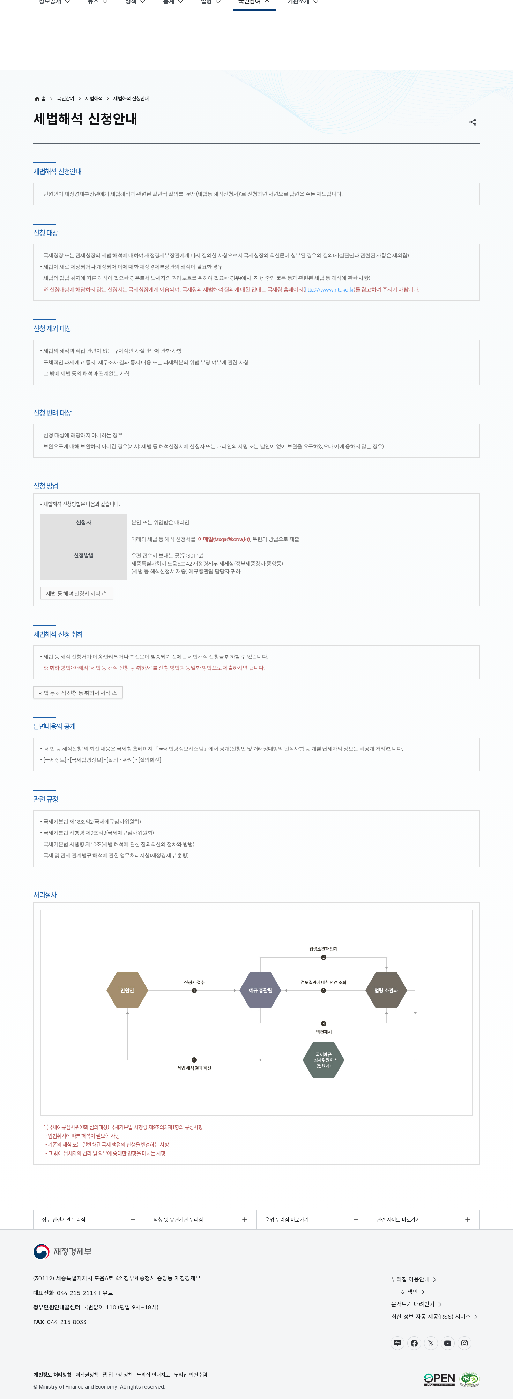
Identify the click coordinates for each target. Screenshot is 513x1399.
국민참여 (65, 99)
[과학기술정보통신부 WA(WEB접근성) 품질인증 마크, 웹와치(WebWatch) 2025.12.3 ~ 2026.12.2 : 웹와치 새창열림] (469, 1381)
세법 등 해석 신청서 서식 (73, 593)
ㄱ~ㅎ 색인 (404, 1291)
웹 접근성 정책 (118, 1375)
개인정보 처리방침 (53, 1375)
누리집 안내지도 (153, 1375)
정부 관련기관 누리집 (64, 1220)
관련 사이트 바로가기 (398, 1220)
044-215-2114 (77, 1293)
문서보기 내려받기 (413, 1304)
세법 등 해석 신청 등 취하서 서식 (74, 693)
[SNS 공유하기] (473, 122)
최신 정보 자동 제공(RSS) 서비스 (431, 1316)
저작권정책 (87, 1375)
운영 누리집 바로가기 (287, 1220)
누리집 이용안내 (410, 1279)
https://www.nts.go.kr (329, 289)
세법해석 (93, 99)
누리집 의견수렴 (190, 1375)
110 (111, 1307)
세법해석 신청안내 (131, 99)
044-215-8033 (67, 1321)
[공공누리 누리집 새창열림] (439, 1381)
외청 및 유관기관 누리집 (178, 1220)
